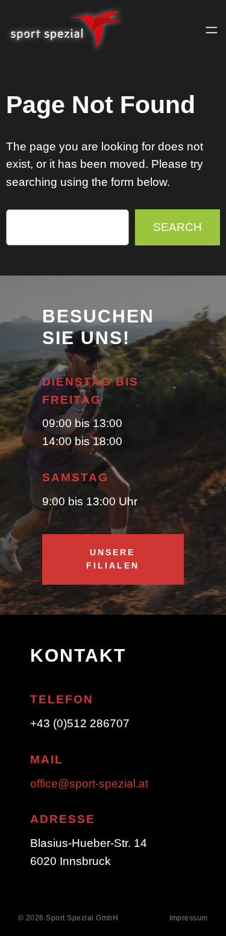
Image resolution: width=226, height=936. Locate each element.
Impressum (189, 918)
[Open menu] (211, 30)
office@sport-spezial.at (89, 783)
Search (177, 227)
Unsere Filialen (112, 558)
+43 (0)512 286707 (80, 723)
